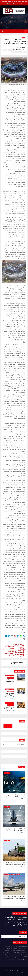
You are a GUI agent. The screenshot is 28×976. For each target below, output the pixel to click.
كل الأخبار (12, 970)
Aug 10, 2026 (7, 696)
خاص (24, 37)
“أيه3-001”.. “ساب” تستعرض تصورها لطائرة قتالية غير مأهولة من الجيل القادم (15, 830)
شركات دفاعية (7, 772)
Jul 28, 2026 (8, 710)
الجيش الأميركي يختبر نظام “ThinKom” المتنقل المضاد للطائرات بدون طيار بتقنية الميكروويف (14, 864)
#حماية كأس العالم (11, 49)
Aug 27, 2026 (20, 798)
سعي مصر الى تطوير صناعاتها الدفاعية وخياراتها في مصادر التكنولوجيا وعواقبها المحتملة (14, 898)
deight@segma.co (22, 959)
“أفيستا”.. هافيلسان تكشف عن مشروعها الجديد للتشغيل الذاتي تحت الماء (15, 796)
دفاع (7, 970)
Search (22, 721)
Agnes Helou (22, 47)
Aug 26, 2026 (7, 683)
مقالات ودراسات (10, 677)
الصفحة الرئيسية (18, 970)
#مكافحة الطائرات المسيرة (17, 51)
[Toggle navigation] (2, 31)
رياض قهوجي (8, 675)
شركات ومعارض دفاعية (18, 972)
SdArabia (22, 15)
